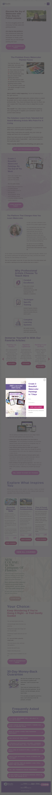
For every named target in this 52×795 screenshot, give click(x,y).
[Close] (44, 380)
